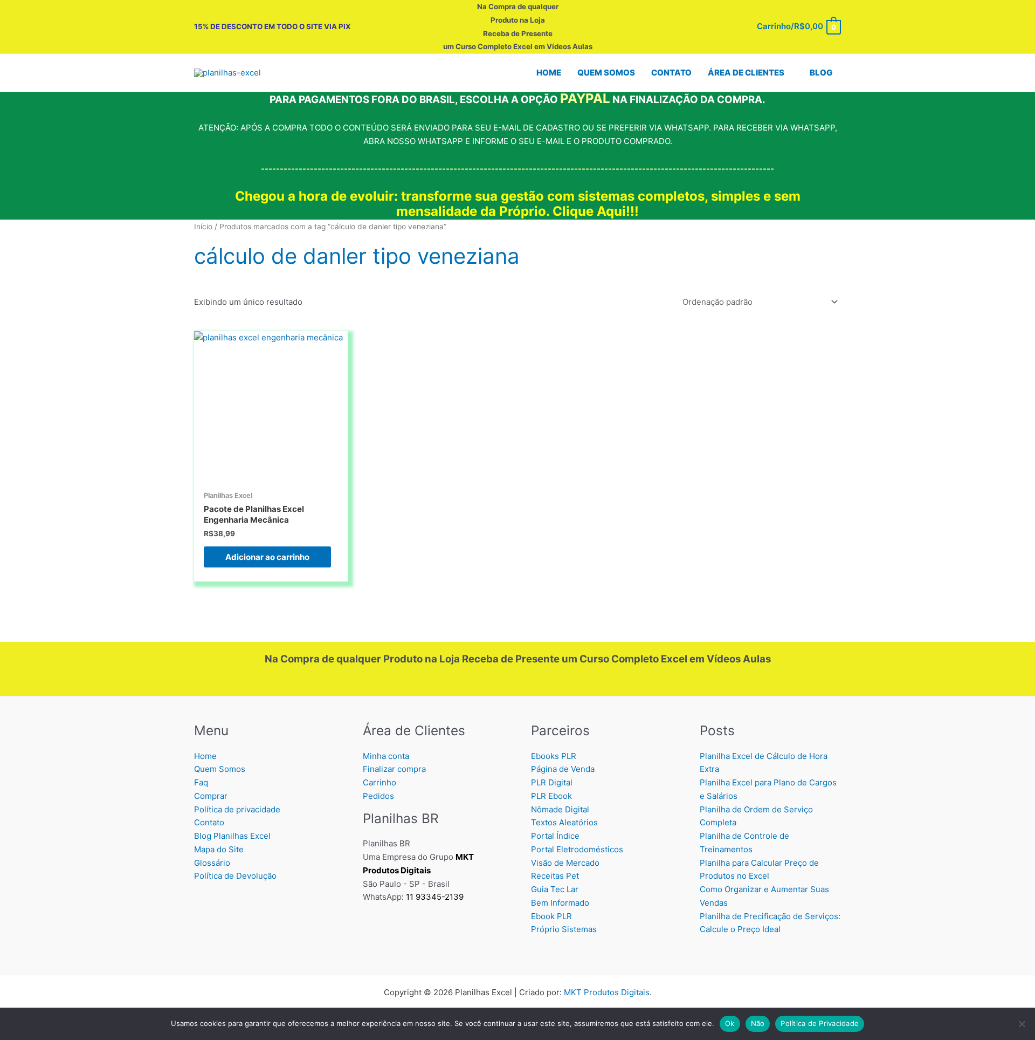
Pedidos (378, 796)
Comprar (210, 796)
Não (758, 1023)
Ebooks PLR (553, 756)
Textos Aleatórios (564, 822)
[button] (789, 73)
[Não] (1021, 1023)
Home (205, 756)
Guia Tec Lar (554, 889)
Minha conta (386, 756)
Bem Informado (560, 903)
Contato (209, 822)
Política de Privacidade (820, 1023)
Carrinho (379, 782)
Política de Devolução (235, 876)
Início (203, 226)
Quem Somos (219, 769)
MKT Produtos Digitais (607, 992)
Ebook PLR (551, 916)
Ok (730, 1023)
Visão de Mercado (565, 863)
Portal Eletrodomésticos (577, 849)
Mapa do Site (219, 849)
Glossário (212, 863)
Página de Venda (563, 769)
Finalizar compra (394, 769)
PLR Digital (551, 782)
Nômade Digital (560, 809)
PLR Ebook (551, 796)
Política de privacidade (237, 809)
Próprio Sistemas (564, 929)
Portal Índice (555, 836)
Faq (201, 782)
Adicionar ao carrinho (267, 557)
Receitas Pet (555, 876)
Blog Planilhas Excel (232, 836)
